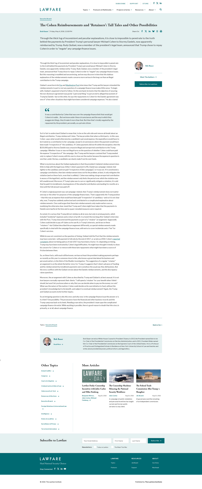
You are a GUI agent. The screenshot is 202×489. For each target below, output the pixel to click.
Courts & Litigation (48, 381)
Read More (57, 344)
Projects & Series (123, 10)
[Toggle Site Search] (161, 9)
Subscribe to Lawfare (148, 84)
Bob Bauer (44, 31)
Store (146, 3)
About (151, 10)
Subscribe (121, 3)
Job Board (135, 463)
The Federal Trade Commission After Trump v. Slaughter (148, 388)
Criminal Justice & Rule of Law (51, 386)
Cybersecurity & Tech (49, 391)
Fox (60, 85)
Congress (45, 376)
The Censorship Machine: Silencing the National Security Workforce (120, 388)
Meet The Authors (147, 77)
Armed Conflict (46, 371)
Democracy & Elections (49, 396)
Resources (139, 10)
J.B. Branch (140, 396)
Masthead (155, 467)
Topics (85, 10)
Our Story (155, 463)
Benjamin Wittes (88, 396)
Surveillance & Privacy (49, 424)
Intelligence (46, 414)
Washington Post (72, 85)
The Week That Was (120, 447)
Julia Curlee (113, 396)
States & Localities (48, 419)
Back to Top (157, 325)
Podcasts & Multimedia (102, 10)
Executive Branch (46, 19)
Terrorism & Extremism (49, 429)
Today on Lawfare (102, 447)
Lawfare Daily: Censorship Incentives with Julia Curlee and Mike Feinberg (94, 388)
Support (134, 3)
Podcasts (114, 467)
